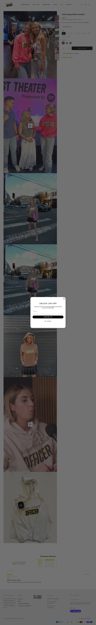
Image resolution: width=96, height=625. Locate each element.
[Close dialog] (64, 298)
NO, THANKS (48, 321)
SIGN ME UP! (48, 317)
